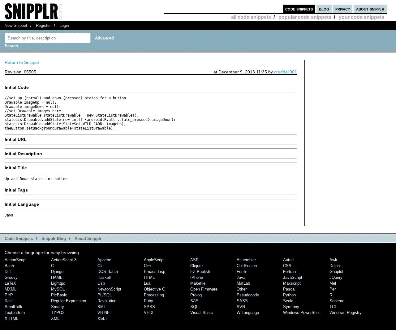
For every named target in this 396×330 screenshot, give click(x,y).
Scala (288, 301)
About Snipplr (88, 238)
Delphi (335, 265)
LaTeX (10, 283)
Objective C (154, 289)
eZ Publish (200, 271)
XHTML (11, 318)
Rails (9, 301)
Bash (9, 265)
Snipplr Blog (53, 238)
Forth (241, 271)
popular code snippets (304, 17)
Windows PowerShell (302, 312)
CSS (287, 265)
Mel (332, 283)
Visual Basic (201, 312)
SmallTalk (13, 306)
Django (57, 271)
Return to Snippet (22, 62)
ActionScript (16, 260)
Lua (147, 283)
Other (242, 289)
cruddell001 (285, 71)
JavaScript (292, 277)
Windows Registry (345, 312)
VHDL (149, 312)
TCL (333, 306)
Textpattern (15, 312)
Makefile (197, 283)
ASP (194, 260)
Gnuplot (336, 271)
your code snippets (361, 17)
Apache (104, 260)
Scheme (336, 301)
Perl (333, 289)
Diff (8, 271)
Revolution (106, 301)
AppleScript (154, 260)
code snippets (299, 8)
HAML (56, 277)
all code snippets (251, 17)
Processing (154, 295)
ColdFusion (247, 265)
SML (101, 306)
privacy (342, 8)
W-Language (248, 312)
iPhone (196, 277)
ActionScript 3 (63, 260)
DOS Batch (107, 271)
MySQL (58, 289)
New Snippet (16, 25)
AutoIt (288, 260)
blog (324, 8)
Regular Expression (68, 301)
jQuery (335, 277)
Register (43, 25)
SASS (242, 301)
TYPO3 (57, 312)
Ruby (148, 301)
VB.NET (104, 312)
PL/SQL (104, 295)
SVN (241, 306)
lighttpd (58, 283)
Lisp (101, 283)
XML (55, 318)
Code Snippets (19, 238)
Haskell (104, 277)
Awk (333, 260)
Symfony (291, 306)
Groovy (11, 277)
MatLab (243, 283)
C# (99, 265)
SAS (194, 301)
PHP (9, 295)
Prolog (196, 295)
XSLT (102, 318)
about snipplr (370, 8)
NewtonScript (109, 289)
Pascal (289, 289)
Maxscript (292, 283)
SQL (194, 306)
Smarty (57, 306)
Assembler (246, 260)
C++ (148, 265)
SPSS (149, 306)
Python (289, 295)
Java (241, 277)
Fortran (289, 271)
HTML (149, 277)
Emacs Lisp (154, 271)
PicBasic (59, 295)
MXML (10, 289)
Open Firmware (203, 289)
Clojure (196, 265)
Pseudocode (248, 295)
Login (64, 25)
